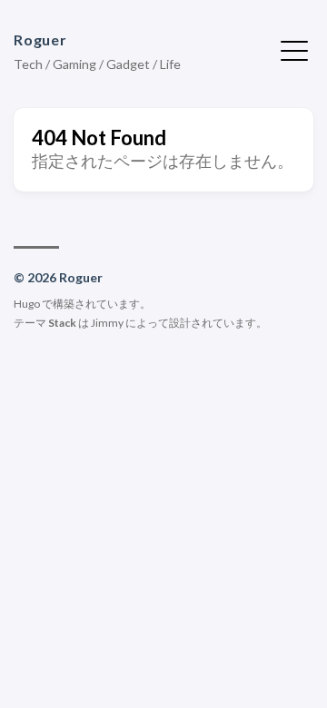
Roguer (40, 39)
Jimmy (107, 322)
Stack (62, 322)
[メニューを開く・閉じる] (294, 49)
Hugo (27, 303)
